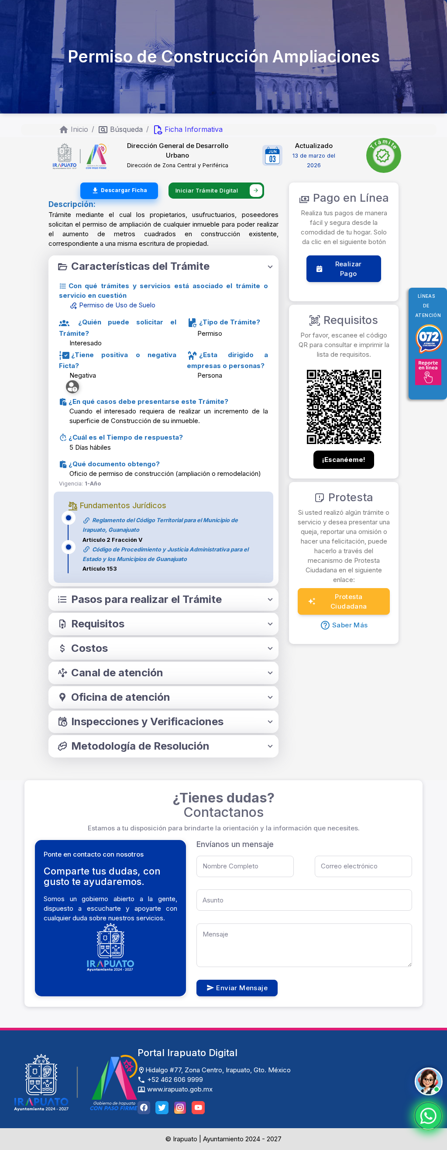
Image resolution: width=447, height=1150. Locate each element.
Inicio (79, 129)
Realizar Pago (348, 269)
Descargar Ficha (124, 190)
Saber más (350, 625)
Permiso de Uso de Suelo (116, 305)
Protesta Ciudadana (348, 601)
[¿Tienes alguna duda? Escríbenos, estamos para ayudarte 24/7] (428, 1115)
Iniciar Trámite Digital (206, 190)
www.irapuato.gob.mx (179, 1089)
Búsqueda (126, 129)
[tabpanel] (163, 266)
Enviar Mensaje (242, 988)
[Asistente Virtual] (429, 1081)
